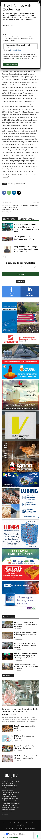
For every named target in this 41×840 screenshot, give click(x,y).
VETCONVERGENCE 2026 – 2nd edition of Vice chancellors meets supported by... (26, 666)
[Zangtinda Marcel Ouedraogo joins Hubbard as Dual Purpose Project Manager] (7, 249)
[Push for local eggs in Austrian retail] (7, 728)
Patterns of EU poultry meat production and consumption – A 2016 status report (10, 208)
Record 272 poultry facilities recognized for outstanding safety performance (26, 624)
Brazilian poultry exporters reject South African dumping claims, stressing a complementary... (25, 656)
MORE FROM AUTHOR (26, 219)
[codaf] (20, 379)
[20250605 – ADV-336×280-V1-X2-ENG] (20, 409)
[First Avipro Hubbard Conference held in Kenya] (7, 239)
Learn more (18, 58)
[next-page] (6, 257)
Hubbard (10, 183)
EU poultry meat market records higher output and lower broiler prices (25, 635)
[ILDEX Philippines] (20, 564)
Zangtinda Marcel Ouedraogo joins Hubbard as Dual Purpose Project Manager (26, 249)
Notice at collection (10, 837)
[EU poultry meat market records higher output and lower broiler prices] (7, 635)
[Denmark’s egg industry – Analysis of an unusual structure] (7, 748)
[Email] (19, 193)
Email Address (8, 25)
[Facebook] (4, 193)
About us (5, 823)
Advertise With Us (31, 823)
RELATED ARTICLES (10, 219)
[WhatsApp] (9, 193)
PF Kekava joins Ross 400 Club (30, 206)
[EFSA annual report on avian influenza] (7, 738)
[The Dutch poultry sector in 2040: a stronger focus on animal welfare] (7, 758)
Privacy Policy (20, 825)
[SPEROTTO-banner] (20, 363)
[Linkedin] (14, 193)
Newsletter (21, 823)
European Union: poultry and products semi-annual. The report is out (20, 710)
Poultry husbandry (20, 183)
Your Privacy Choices (17, 834)
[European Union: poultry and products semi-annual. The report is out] (20, 693)
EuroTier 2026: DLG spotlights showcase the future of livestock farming (25, 645)
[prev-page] (3, 257)
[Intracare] (20, 610)
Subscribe (13, 823)
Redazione (5, 714)
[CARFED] (20, 580)
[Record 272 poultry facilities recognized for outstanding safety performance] (7, 624)
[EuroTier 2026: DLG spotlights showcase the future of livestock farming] (7, 645)
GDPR (5, 35)
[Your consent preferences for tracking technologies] (37, 836)
